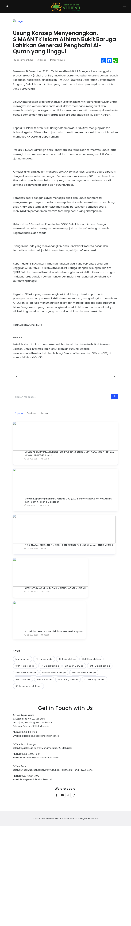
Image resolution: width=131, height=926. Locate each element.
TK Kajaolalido (44, 659)
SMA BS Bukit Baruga (84, 672)
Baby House (58, 59)
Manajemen (22, 659)
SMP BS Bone (23, 679)
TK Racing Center (68, 679)
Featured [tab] (32, 413)
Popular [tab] (19, 413)
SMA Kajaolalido (25, 665)
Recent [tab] (45, 413)
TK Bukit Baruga (50, 665)
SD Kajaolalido (67, 659)
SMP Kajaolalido (91, 659)
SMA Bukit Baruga (25, 672)
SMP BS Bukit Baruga (54, 672)
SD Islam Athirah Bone (28, 686)
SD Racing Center (94, 679)
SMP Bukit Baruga (100, 665)
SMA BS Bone (44, 679)
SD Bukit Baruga (74, 665)
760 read (41, 59)
